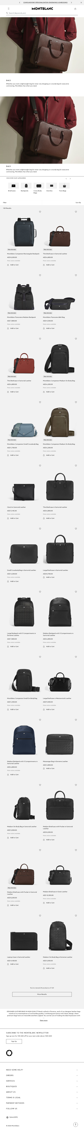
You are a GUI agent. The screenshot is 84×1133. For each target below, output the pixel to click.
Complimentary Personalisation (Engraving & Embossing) (45, 2)
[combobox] (42, 13)
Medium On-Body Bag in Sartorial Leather (22, 826)
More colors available (13, 260)
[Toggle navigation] (8, 8)
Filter (4, 202)
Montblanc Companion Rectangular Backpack (23, 254)
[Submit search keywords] (7, 13)
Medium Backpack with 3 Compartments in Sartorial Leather (58, 634)
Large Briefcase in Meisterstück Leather (57, 698)
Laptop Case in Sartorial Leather (18, 957)
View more (44, 1020)
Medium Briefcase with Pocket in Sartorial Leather (58, 827)
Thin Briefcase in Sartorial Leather (55, 254)
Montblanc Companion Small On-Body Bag (22, 698)
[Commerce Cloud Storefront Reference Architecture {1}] (42, 8)
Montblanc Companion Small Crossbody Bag (23, 444)
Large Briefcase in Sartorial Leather (55, 570)
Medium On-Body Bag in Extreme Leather (57, 957)
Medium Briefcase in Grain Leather (55, 891)
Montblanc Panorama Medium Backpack (21, 317)
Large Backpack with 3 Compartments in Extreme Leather (21, 634)
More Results (42, 994)
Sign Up (14, 1041)
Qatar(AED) (13, 1117)
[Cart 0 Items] (76, 10)
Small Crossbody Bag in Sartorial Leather (21, 570)
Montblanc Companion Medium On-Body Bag (59, 381)
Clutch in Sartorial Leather (16, 507)
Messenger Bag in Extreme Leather (55, 761)
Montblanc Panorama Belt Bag (54, 317)
